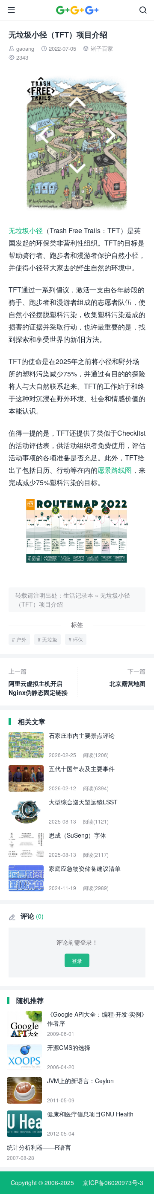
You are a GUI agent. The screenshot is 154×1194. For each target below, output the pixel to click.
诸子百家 (102, 48)
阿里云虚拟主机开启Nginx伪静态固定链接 (38, 682)
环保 (78, 639)
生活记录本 (78, 595)
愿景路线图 (115, 470)
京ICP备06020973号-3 (113, 1182)
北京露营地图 (127, 677)
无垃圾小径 (26, 230)
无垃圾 (49, 639)
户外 (21, 639)
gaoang (25, 48)
